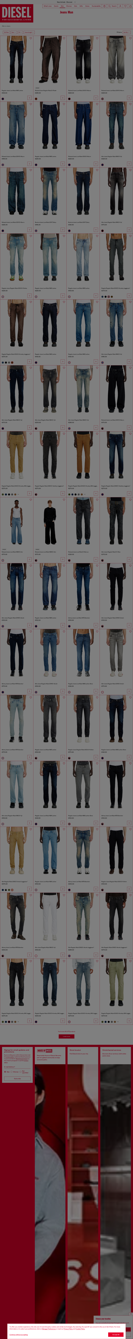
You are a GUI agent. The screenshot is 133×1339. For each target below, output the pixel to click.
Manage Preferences (49, 1329)
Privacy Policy (68, 1329)
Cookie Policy (80, 1329)
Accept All (115, 1334)
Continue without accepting (18, 1334)
